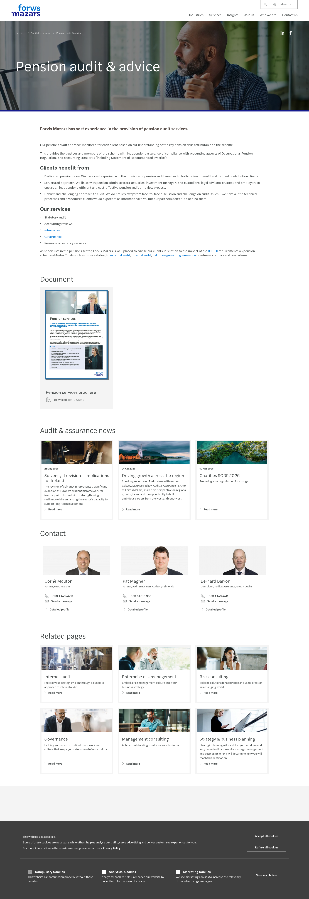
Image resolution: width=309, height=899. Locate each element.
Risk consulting (214, 676)
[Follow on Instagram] (163, 795)
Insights (232, 15)
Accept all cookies (266, 836)
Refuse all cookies (266, 847)
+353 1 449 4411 (217, 596)
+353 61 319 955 (140, 596)
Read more (55, 509)
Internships (193, 820)
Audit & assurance (41, 33)
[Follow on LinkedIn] (154, 795)
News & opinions (139, 820)
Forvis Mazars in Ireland (257, 820)
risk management (165, 255)
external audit (120, 255)
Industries (196, 15)
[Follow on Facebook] (171, 795)
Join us (249, 15)
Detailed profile (60, 609)
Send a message (61, 601)
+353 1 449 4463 (61, 596)
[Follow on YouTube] (180, 795)
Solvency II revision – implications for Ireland (76, 477)
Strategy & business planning (227, 739)
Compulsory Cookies (50, 871)
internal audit (54, 230)
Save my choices (266, 875)
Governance (53, 236)
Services (215, 15)
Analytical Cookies (122, 871)
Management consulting (145, 739)
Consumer (21, 820)
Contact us (290, 15)
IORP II (213, 251)
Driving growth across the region (153, 475)
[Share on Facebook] (290, 33)
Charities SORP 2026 (220, 475)
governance (187, 255)
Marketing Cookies (197, 871)
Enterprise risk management (149, 676)
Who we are (268, 15)
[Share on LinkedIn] (282, 33)
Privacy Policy (111, 848)
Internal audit (57, 676)
